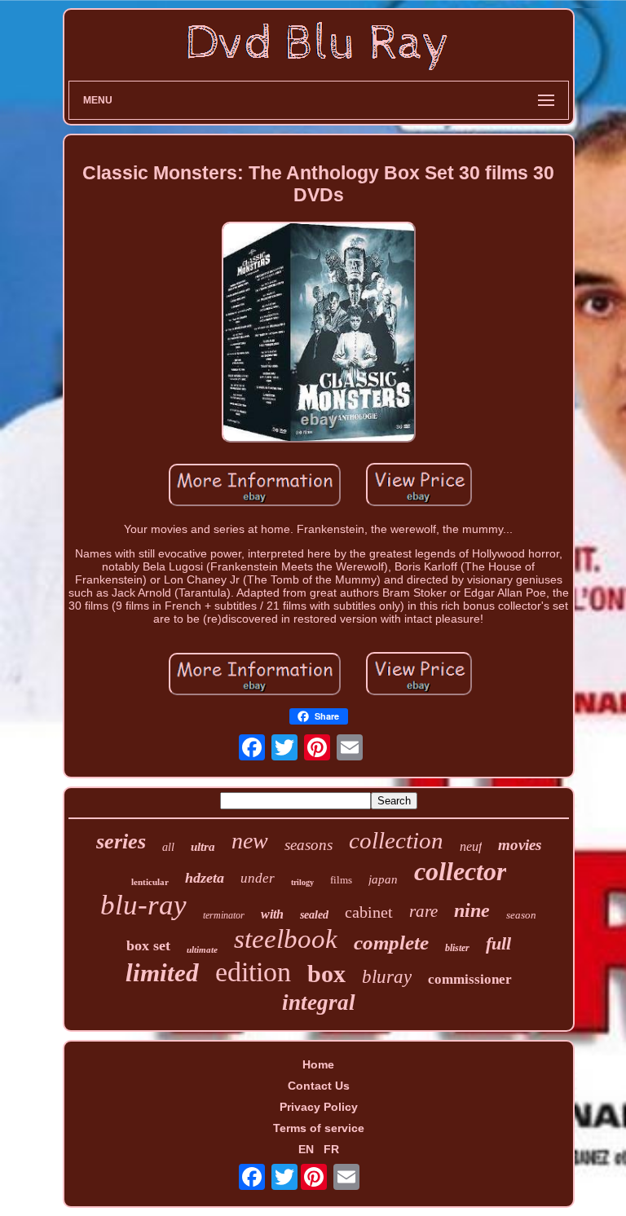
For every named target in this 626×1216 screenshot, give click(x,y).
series (121, 841)
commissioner (470, 979)
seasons (308, 844)
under (257, 878)
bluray (387, 977)
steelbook (285, 939)
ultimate (202, 949)
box (326, 973)
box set (148, 945)
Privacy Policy (319, 1106)
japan (383, 879)
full (498, 943)
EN (306, 1149)
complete (391, 943)
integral (318, 1002)
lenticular (150, 882)
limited (162, 972)
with (272, 914)
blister (457, 948)
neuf (471, 846)
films (341, 880)
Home (318, 1064)
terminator (224, 915)
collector (460, 871)
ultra (203, 846)
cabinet (369, 912)
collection (396, 840)
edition (253, 972)
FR (331, 1149)
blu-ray (143, 905)
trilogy (302, 882)
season (521, 915)
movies (519, 844)
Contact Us (319, 1085)
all (168, 847)
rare (423, 911)
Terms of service (318, 1127)
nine (472, 910)
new (249, 840)
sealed (314, 915)
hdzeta (204, 878)
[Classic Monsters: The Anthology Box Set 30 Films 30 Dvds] (319, 333)
